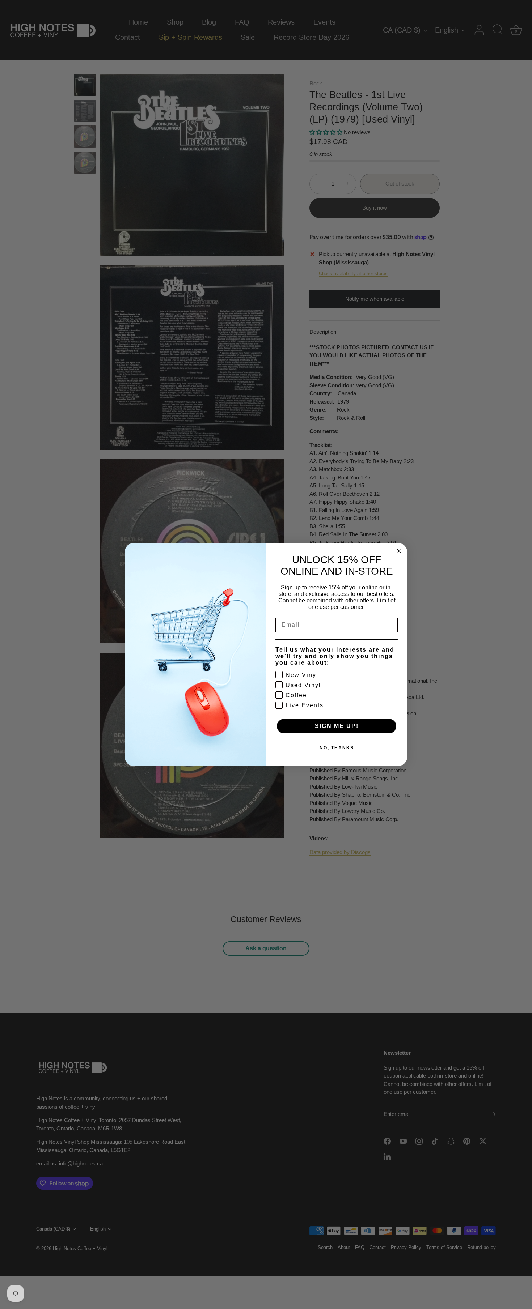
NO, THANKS (337, 747)
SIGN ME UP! (337, 726)
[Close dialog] (399, 551)
